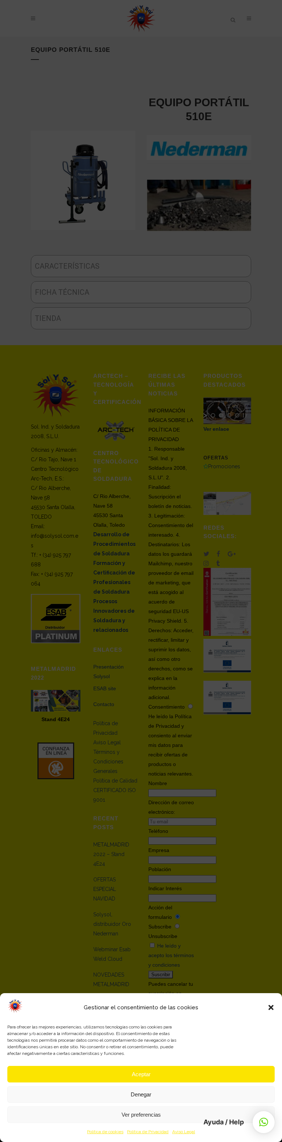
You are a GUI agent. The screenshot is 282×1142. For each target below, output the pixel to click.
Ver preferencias (141, 1114)
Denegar (141, 1094)
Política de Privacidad (148, 1131)
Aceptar (141, 1074)
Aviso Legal (183, 1131)
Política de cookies (105, 1131)
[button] (271, 1007)
